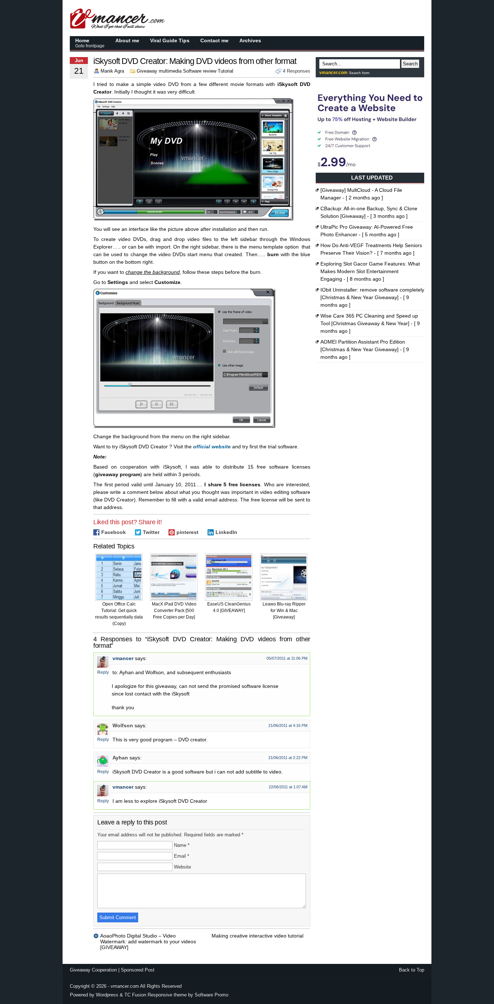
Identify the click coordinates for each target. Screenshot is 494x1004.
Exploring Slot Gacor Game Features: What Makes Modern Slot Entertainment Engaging (370, 271)
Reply (103, 672)
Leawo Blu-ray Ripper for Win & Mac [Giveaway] (284, 611)
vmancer (122, 658)
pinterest (187, 532)
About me (127, 40)
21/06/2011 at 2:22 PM (287, 757)
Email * (181, 856)
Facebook (113, 532)
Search (410, 63)
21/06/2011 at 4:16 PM (287, 725)
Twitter (151, 532)
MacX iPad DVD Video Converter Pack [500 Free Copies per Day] (174, 611)
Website (182, 867)
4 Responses (296, 71)
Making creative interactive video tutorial (257, 936)
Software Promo (211, 994)
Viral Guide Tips (169, 40)
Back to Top (411, 970)
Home (90, 43)
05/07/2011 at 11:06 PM (287, 658)
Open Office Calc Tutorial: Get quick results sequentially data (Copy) (119, 614)
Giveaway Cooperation (93, 970)
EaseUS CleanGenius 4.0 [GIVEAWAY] (229, 607)
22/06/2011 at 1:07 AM (288, 787)
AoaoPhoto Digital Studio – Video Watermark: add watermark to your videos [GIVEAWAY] (148, 936)
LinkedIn (226, 532)
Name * (181, 845)
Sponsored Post (137, 970)
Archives (250, 40)
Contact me (214, 40)
